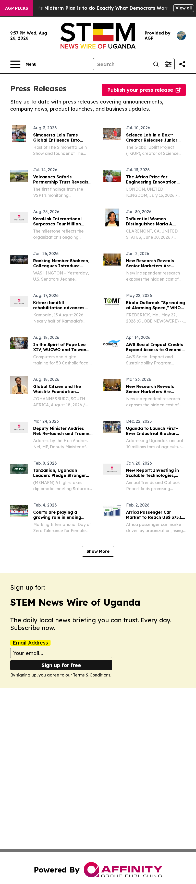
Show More (98, 551)
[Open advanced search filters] (168, 64)
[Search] (156, 64)
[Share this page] (182, 64)
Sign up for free (61, 665)
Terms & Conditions (91, 675)
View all (184, 7)
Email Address (30, 643)
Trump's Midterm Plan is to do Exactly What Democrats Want (96, 8)
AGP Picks (16, 8)
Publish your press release (140, 90)
